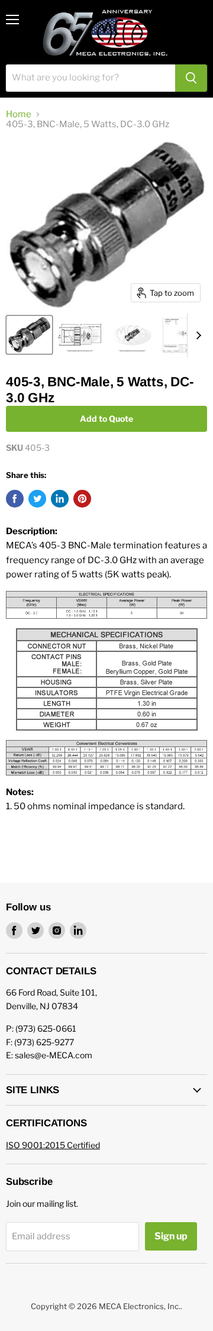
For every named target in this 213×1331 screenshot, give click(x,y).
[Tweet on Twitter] (37, 499)
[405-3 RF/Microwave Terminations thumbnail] (29, 335)
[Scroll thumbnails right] (196, 335)
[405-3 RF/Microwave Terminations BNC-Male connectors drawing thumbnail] (80, 335)
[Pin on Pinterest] (82, 499)
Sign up (171, 1236)
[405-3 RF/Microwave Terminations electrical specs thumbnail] (184, 335)
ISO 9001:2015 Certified (53, 1145)
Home (18, 114)
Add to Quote (106, 418)
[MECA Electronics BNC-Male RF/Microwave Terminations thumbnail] (132, 335)
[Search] (191, 78)
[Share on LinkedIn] (60, 499)
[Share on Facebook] (15, 499)
